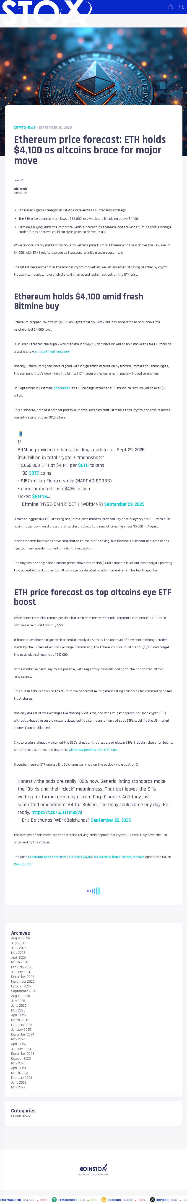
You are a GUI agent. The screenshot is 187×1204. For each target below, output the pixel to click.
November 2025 (22, 981)
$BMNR (39, 496)
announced (62, 388)
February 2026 (21, 967)
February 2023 (21, 1077)
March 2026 (19, 962)
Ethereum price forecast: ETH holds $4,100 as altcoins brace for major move (86, 857)
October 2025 (21, 986)
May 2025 (18, 1010)
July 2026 (18, 943)
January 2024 (21, 1048)
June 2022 (18, 1082)
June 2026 (18, 948)
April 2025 (18, 1015)
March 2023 (19, 1073)
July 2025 (18, 1000)
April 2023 (18, 1068)
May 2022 (18, 1087)
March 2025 (19, 1020)
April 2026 (18, 957)
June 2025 (18, 1005)
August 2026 (20, 938)
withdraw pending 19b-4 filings (93, 749)
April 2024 (18, 1044)
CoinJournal (23, 864)
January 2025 (21, 1029)
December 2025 (22, 976)
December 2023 (22, 1053)
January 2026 (21, 972)
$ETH (83, 465)
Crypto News (25, 127)
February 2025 (21, 1024)
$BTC (34, 473)
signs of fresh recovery (52, 351)
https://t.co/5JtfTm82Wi (56, 812)
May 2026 (18, 952)
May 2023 (18, 1063)
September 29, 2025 (124, 504)
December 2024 (22, 1034)
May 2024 (18, 1039)
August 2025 (20, 996)
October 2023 (21, 1058)
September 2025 (23, 991)
